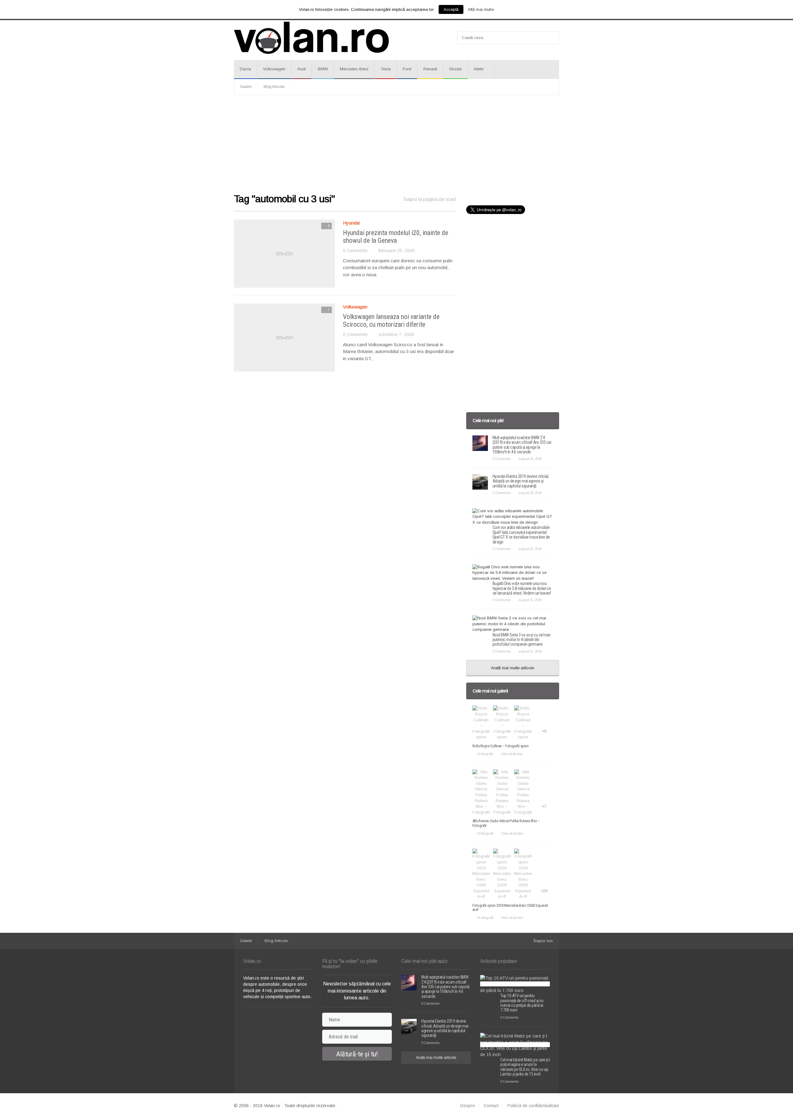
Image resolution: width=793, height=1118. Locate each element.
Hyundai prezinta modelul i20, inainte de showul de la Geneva (395, 236)
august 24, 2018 (529, 459)
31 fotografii (485, 917)
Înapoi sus (543, 940)
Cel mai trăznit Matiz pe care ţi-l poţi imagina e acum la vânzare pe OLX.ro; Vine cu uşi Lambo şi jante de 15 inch (525, 1067)
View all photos (512, 754)
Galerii (246, 87)
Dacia (245, 69)
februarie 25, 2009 (396, 250)
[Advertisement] (396, 144)
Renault (430, 69)
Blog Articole (274, 87)
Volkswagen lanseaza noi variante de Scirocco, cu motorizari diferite (391, 320)
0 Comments (355, 250)
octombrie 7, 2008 (396, 334)
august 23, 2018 (529, 493)
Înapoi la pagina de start (430, 199)
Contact (491, 1105)
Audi (301, 69)
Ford (407, 69)
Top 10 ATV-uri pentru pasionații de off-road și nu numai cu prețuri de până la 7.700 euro (521, 1002)
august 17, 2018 (529, 651)
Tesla (386, 69)
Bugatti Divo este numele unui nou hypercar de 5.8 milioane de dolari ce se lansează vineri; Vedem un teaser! (522, 588)
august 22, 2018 (529, 549)
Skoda (455, 69)
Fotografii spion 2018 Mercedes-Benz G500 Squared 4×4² (510, 907)
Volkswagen (274, 69)
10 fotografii (485, 833)
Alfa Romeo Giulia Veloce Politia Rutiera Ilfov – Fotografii (506, 823)
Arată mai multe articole (512, 668)
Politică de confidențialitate (533, 1105)
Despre (467, 1105)
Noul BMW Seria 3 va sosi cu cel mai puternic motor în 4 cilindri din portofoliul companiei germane (521, 639)
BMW (323, 69)
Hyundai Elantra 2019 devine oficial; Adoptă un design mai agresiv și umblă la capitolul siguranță (521, 481)
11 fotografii (485, 754)
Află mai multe (481, 9)
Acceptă (451, 9)
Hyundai (351, 222)
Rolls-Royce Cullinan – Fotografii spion (500, 746)
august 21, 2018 (529, 600)
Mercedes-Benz (354, 69)
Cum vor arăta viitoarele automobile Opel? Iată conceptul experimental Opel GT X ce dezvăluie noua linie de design (521, 534)
